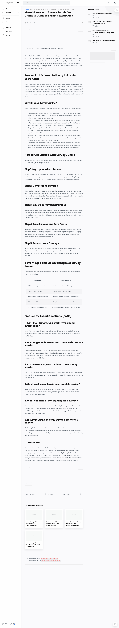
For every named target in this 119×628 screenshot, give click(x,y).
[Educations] (95, 16)
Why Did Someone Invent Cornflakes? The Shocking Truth (103, 32)
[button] (25, 3)
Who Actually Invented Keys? (102, 14)
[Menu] (3, 3)
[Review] (28, 484)
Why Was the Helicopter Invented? (104, 40)
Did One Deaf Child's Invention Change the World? (103, 22)
